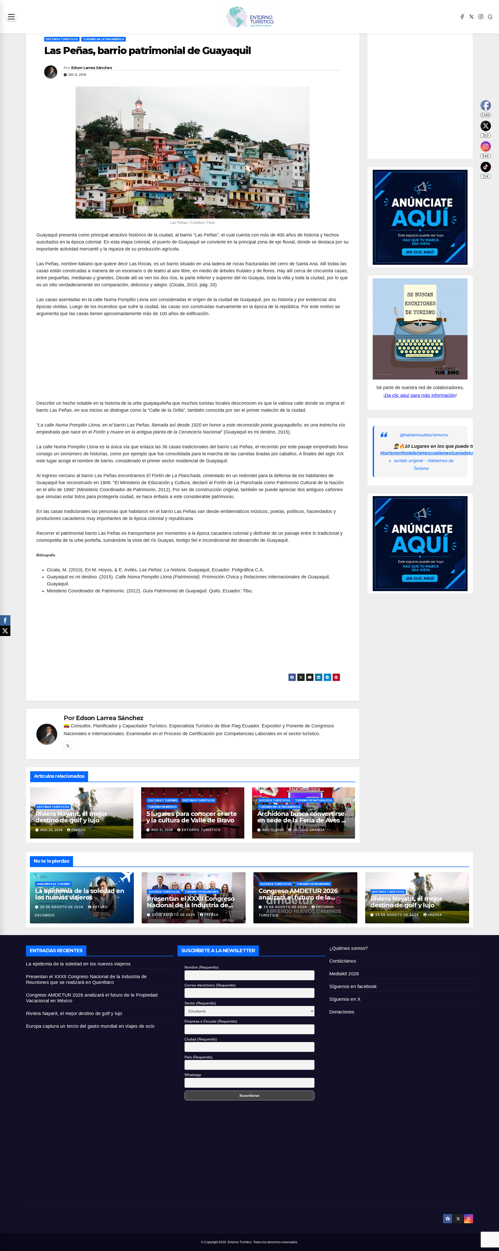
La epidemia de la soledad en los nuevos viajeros (79, 894)
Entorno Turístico (201, 830)
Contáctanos (342, 961)
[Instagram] (480, 16)
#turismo (390, 453)
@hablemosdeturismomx (424, 434)
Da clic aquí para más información (420, 395)
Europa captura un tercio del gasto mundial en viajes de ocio (91, 1026)
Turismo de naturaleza (313, 800)
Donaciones (341, 1012)
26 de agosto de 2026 (62, 907)
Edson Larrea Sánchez (91, 67)
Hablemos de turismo (53, 883)
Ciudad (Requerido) (201, 1039)
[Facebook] (462, 16)
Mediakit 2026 (344, 973)
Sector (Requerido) (200, 1003)
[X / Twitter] (471, 16)
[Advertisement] (193, 361)
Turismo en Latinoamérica (103, 39)
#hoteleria (411, 453)
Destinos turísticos (62, 39)
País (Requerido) (199, 1057)
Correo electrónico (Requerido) (210, 985)
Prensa (78, 830)
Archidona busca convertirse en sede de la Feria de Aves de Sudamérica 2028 (303, 820)
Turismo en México (162, 806)
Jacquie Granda (309, 830)
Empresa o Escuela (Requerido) (211, 1021)
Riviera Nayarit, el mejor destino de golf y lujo (71, 817)
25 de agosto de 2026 (174, 915)
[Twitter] (68, 746)
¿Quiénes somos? (348, 948)
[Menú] (11, 16)
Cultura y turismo (163, 800)
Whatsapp (193, 1075)
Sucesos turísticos (274, 800)
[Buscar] (490, 16)
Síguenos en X (345, 999)
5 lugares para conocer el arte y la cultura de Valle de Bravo (191, 817)
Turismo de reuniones (201, 891)
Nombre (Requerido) (202, 967)
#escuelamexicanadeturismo (454, 453)
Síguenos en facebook (353, 986)
